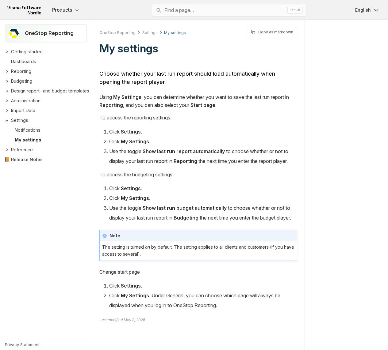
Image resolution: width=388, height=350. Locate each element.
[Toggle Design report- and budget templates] (6, 91)
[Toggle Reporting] (6, 71)
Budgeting (21, 81)
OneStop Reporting (117, 32)
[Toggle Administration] (6, 100)
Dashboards (23, 61)
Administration (25, 100)
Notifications (27, 130)
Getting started (27, 51)
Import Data (23, 110)
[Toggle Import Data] (6, 110)
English (363, 10)
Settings (19, 120)
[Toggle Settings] (6, 120)
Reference (22, 149)
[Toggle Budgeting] (6, 81)
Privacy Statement (22, 344)
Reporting (21, 71)
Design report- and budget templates (50, 90)
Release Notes (27, 159)
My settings (28, 139)
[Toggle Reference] (6, 149)
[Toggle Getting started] (6, 51)
